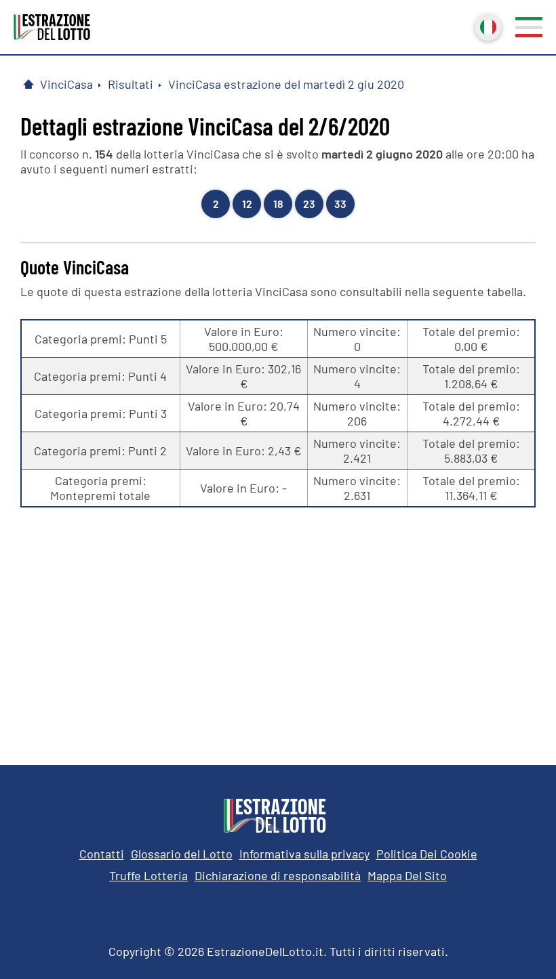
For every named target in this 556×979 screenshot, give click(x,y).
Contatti (101, 853)
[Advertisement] (278, 622)
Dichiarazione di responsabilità (278, 875)
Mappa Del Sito (407, 875)
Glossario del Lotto (182, 853)
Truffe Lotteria (148, 875)
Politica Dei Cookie (426, 853)
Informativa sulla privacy (304, 853)
